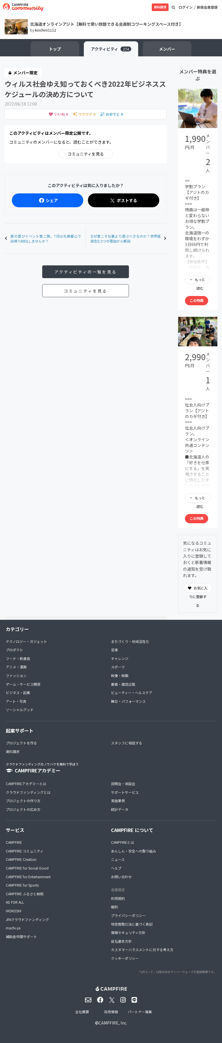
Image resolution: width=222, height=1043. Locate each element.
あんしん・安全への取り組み (133, 850)
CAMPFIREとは (122, 842)
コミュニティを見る (86, 154)
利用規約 (118, 898)
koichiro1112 (45, 29)
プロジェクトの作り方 (23, 800)
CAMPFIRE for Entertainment (28, 876)
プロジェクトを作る (21, 742)
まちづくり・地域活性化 (130, 641)
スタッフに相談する (126, 742)
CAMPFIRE (14, 842)
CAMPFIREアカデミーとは (26, 783)
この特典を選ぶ (197, 301)
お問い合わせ (121, 876)
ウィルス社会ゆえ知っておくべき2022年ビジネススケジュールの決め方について (85, 89)
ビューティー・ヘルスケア (131, 692)
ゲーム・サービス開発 (23, 684)
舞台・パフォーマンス (128, 701)
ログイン (186, 7)
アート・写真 (16, 701)
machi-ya (13, 927)
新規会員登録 (207, 7)
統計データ (119, 809)
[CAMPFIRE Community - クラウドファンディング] (23, 7)
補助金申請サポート (21, 936)
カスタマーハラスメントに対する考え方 (142, 949)
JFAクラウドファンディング (27, 919)
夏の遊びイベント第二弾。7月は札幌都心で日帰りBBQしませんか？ (45, 238)
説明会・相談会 (123, 783)
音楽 (114, 649)
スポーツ (118, 666)
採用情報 (111, 1011)
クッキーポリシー (125, 958)
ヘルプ (116, 868)
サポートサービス (125, 792)
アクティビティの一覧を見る (85, 272)
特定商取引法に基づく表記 (132, 924)
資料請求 (160, 7)
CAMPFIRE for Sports (22, 885)
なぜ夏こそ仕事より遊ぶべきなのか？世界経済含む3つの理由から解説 (125, 238)
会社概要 (82, 1011)
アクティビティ (110, 49)
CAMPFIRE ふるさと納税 (25, 893)
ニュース (118, 859)
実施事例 (118, 800)
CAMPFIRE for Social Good (27, 868)
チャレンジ (119, 658)
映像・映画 (119, 675)
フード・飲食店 (18, 658)
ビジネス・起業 (18, 692)
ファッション (16, 675)
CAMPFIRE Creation (21, 859)
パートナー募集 (140, 1011)
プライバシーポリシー (128, 915)
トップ (55, 49)
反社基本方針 (121, 941)
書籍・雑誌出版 (123, 684)
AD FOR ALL (15, 902)
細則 (114, 906)
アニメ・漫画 (16, 666)
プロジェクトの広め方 (23, 809)
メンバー (167, 49)
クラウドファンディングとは (28, 792)
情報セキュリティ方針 (128, 932)
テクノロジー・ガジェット (26, 641)
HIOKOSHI (13, 910)
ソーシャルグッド (20, 709)
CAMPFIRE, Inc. (113, 1023)
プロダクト (14, 649)
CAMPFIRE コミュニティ (24, 850)
